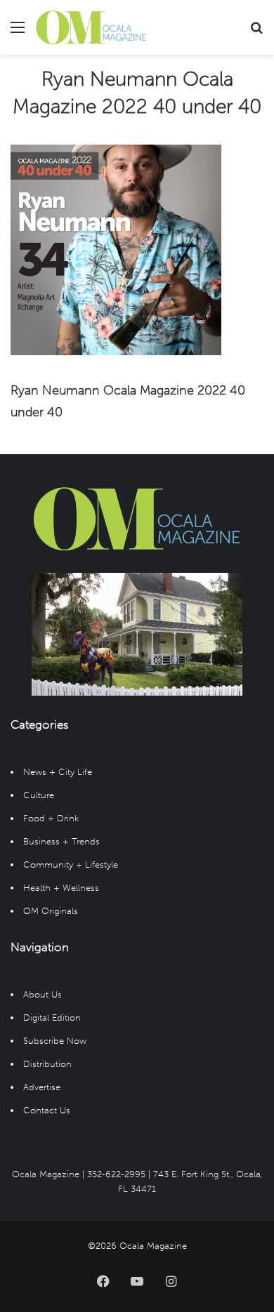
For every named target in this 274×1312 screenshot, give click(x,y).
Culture (38, 795)
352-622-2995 (116, 1174)
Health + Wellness (61, 887)
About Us (42, 994)
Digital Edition (52, 1017)
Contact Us (46, 1110)
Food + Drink (51, 818)
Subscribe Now (54, 1040)
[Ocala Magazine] (91, 27)
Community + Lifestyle (70, 864)
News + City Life (57, 772)
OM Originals (50, 911)
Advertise (41, 1087)
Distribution (47, 1064)
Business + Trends (61, 841)
